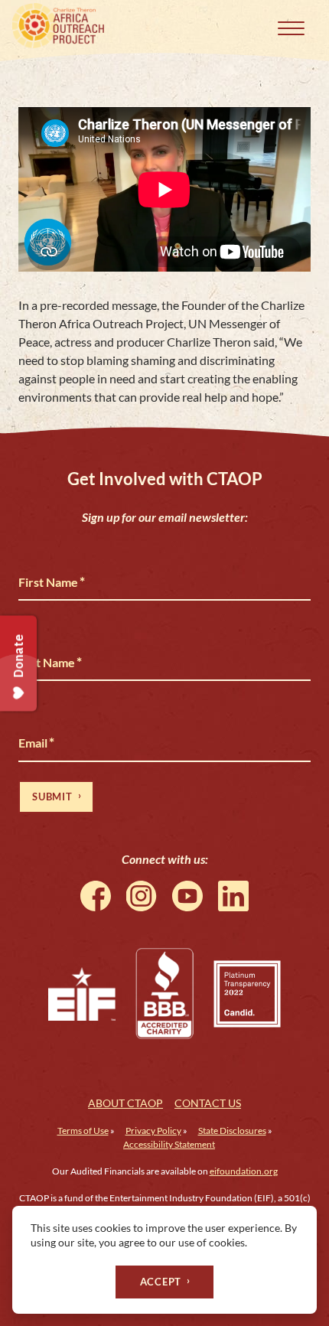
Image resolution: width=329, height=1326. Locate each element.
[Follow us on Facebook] (95, 896)
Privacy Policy (153, 1130)
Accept (161, 1282)
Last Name (50, 661)
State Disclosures (232, 1130)
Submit (52, 796)
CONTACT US (207, 1102)
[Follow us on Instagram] (141, 896)
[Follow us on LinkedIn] (233, 896)
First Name (51, 581)
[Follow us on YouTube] (187, 896)
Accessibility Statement (169, 1144)
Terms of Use (83, 1130)
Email (36, 742)
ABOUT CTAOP (125, 1102)
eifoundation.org (244, 1171)
